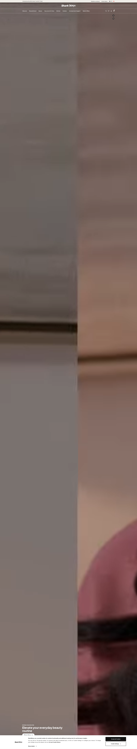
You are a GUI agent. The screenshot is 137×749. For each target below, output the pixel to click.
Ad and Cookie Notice (54, 742)
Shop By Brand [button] (32, 11)
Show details (31, 746)
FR (111, 1)
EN (109, 1)
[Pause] (113, 15)
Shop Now (27, 735)
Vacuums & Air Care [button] (49, 11)
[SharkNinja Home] (68, 5)
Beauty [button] (40, 11)
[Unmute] (113, 18)
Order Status (104, 1)
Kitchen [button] (58, 11)
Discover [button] (25, 11)
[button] (106, 11)
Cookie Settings (115, 743)
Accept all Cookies (115, 739)
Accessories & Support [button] (74, 11)
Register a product (95, 1)
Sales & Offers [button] (86, 11)
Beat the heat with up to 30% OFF (30, 1)
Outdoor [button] (65, 11)
